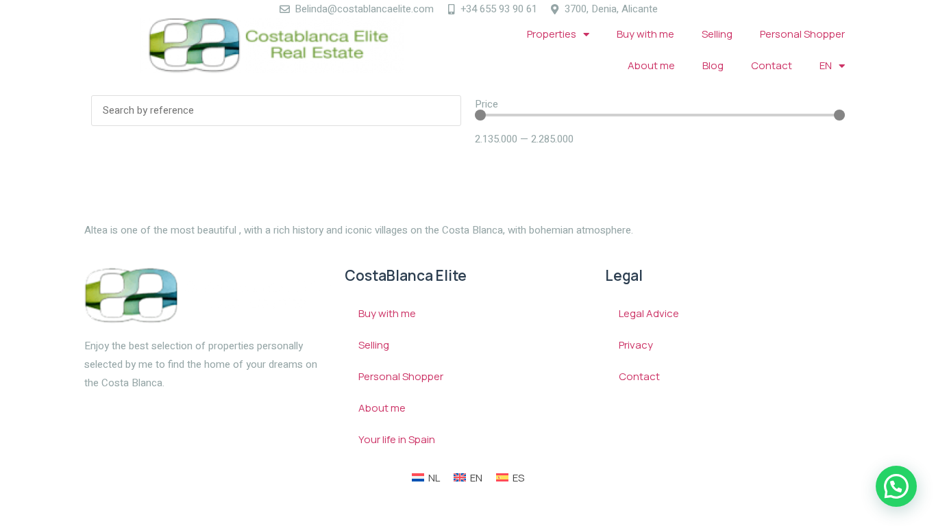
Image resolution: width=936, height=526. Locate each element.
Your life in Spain (396, 439)
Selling (717, 34)
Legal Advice (649, 313)
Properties (551, 34)
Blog (713, 65)
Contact (771, 65)
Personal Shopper (802, 34)
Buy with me (645, 34)
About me (651, 65)
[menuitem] (832, 66)
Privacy (636, 345)
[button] (896, 486)
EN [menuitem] (476, 478)
